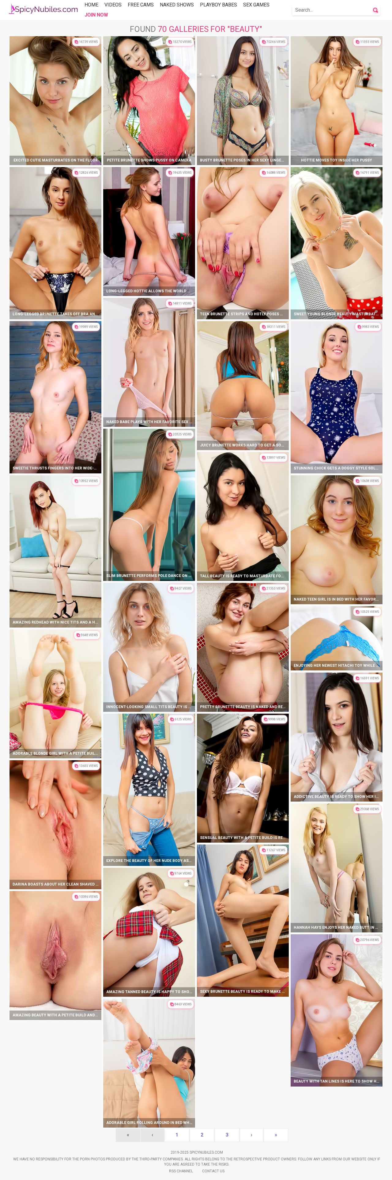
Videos (113, 5)
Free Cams (141, 5)
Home (91, 5)
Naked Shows (177, 5)
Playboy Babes (218, 5)
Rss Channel (181, 1171)
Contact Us (213, 1171)
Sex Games (256, 5)
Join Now (96, 15)
